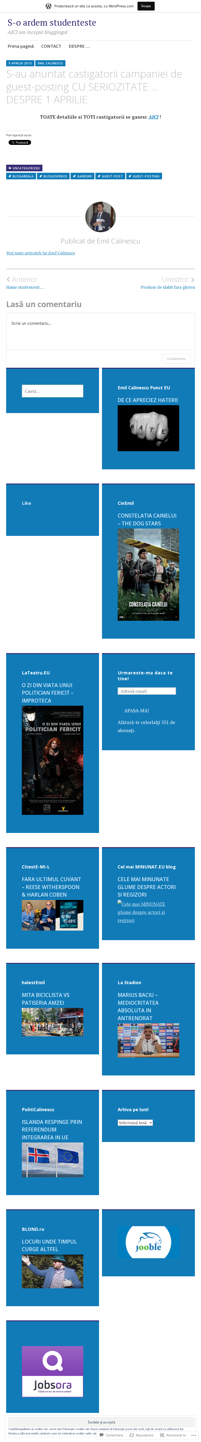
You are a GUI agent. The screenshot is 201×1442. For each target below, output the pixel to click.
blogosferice (55, 176)
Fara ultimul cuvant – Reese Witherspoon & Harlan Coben (51, 887)
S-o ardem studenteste (52, 22)
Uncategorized (26, 168)
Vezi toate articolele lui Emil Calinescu (40, 253)
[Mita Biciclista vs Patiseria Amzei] (52, 1034)
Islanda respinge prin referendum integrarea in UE (52, 1130)
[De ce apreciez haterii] (148, 449)
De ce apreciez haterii (148, 400)
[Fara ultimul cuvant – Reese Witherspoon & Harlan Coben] (52, 929)
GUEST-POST (112, 176)
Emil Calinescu (50, 63)
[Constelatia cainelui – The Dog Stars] (148, 619)
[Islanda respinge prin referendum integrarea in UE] (52, 1175)
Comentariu (176, 359)
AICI (153, 117)
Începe (146, 6)
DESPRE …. (79, 46)
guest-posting (146, 176)
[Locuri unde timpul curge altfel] (52, 1286)
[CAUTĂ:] (52, 391)
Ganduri (84, 176)
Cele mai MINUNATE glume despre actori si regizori (147, 887)
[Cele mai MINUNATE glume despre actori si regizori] (148, 920)
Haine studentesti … (25, 282)
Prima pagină (21, 46)
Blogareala (23, 176)
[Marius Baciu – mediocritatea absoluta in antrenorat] (148, 1056)
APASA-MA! (136, 710)
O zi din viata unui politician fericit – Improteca (48, 693)
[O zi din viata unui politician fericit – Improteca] (52, 813)
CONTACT (51, 46)
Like (26, 503)
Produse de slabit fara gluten (168, 282)
